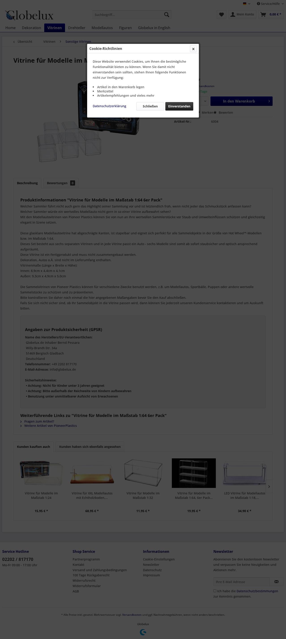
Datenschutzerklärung (109, 106)
